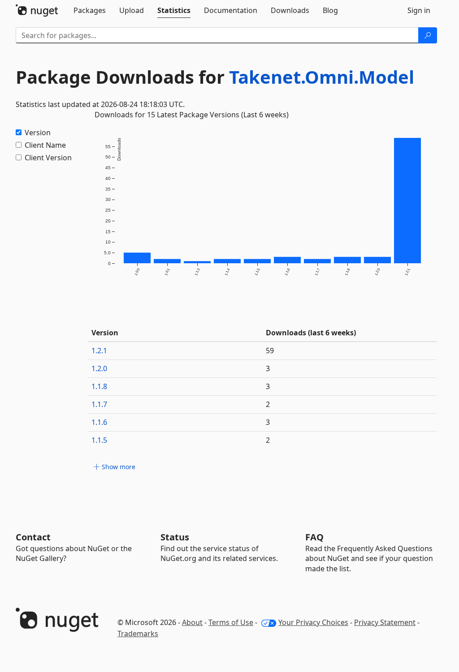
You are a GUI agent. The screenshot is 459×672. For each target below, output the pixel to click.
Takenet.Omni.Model (321, 76)
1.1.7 (99, 404)
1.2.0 (99, 368)
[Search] (427, 35)
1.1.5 (99, 440)
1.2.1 (99, 350)
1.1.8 (99, 386)
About (192, 622)
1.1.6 (99, 422)
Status (174, 537)
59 (270, 350)
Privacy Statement (385, 622)
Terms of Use (230, 622)
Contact (33, 537)
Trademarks (137, 633)
